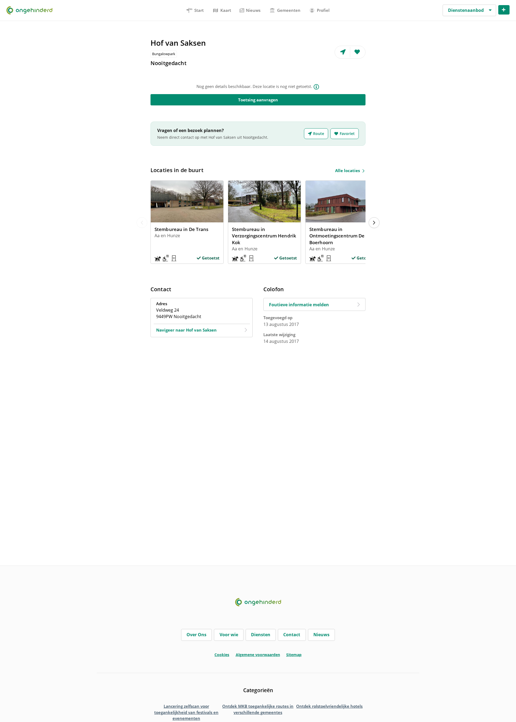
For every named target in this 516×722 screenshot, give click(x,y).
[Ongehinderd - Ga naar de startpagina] (31, 10)
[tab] (195, 10)
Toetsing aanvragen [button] (258, 99)
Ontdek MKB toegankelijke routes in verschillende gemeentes (257, 709)
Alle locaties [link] (347, 170)
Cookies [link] (221, 654)
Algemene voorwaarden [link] (258, 654)
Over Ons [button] (196, 635)
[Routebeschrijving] (342, 52)
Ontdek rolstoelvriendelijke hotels (329, 706)
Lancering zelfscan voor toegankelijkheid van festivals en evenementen (186, 712)
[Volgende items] (374, 222)
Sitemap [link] (294, 654)
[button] (469, 10)
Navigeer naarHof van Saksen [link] (186, 330)
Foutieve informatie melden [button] (299, 305)
